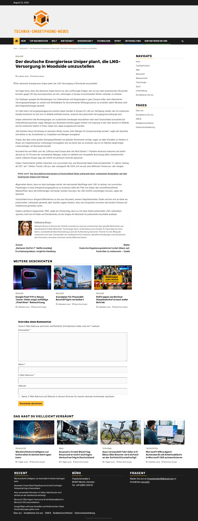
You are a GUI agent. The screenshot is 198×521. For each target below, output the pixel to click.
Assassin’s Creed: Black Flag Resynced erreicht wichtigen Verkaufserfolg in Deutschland (76, 455)
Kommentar (24, 330)
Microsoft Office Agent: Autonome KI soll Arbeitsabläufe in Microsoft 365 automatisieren (164, 455)
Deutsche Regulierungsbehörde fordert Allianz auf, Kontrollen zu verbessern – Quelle (104, 248)
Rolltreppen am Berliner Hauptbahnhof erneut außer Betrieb (112, 300)
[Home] (16, 41)
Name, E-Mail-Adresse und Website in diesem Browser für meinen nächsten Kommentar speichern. (68, 396)
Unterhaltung (133, 41)
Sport (117, 41)
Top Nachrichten (38, 41)
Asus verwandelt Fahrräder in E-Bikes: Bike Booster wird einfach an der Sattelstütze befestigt (120, 455)
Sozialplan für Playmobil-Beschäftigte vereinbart (70, 298)
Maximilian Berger (40, 307)
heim (23, 41)
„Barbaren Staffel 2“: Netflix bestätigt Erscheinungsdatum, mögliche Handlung (35, 248)
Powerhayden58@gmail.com (160, 478)
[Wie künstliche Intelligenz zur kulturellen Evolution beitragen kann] (33, 432)
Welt (54, 41)
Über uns (139, 110)
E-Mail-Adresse (26, 375)
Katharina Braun (38, 76)
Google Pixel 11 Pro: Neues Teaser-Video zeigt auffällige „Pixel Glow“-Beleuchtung (31, 300)
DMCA (138, 119)
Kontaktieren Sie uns (156, 41)
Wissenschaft (85, 41)
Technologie (103, 41)
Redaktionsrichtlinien (145, 123)
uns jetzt (145, 482)
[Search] (182, 41)
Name (21, 364)
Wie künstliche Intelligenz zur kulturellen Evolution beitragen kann (33, 455)
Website (22, 386)
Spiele (61, 448)
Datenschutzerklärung (145, 127)
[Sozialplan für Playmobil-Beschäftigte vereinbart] (73, 277)
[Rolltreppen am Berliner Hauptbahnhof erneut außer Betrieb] (113, 277)
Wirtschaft (67, 41)
